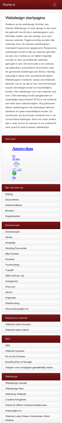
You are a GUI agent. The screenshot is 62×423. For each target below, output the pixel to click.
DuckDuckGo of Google (18, 362)
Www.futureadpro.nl (16, 309)
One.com (10, 286)
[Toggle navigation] (54, 5)
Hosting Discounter (16, 248)
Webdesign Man (14, 388)
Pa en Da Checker (15, 356)
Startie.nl (9, 5)
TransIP (9, 270)
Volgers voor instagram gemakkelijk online (29, 367)
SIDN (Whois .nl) (14, 275)
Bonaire (9, 210)
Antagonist (11, 281)
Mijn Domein (12, 253)
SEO (7, 345)
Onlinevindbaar (13, 205)
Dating (9, 194)
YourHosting (12, 264)
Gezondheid (12, 199)
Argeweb (10, 297)
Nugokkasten (12, 216)
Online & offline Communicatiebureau (26, 405)
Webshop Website (15, 394)
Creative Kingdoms (15, 399)
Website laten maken (17, 329)
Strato (8, 237)
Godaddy (10, 242)
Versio (8, 292)
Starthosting (12, 303)
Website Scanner (14, 351)
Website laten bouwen (18, 324)
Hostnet (9, 259)
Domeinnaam (12, 231)
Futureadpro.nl (13, 410)
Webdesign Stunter (16, 383)
